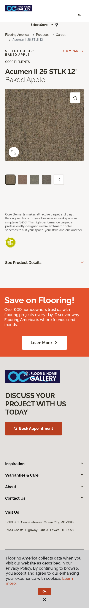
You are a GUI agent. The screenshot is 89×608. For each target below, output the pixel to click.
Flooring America (17, 34)
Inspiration (15, 463)
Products (42, 34)
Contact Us (15, 498)
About (10, 487)
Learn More (41, 342)
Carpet (60, 34)
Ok (45, 591)
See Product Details (23, 262)
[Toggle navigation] (79, 15)
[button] (42, 25)
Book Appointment (36, 428)
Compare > (73, 51)
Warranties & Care (21, 475)
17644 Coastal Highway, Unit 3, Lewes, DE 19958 (39, 530)
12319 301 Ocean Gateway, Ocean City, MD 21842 (39, 522)
